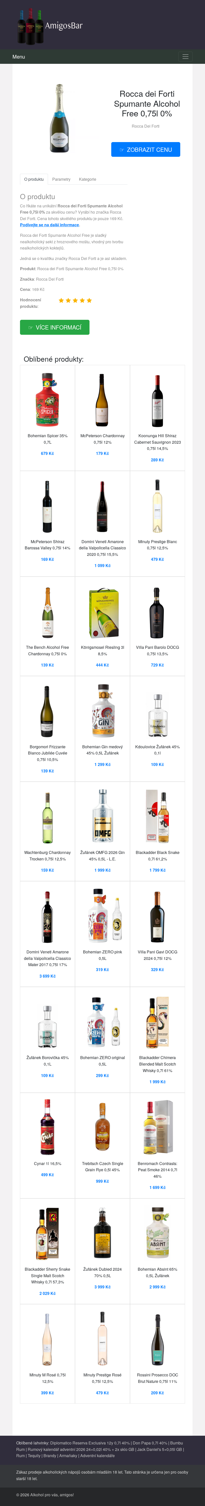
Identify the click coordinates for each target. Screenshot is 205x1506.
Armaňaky (68, 1455)
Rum (20, 1455)
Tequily (34, 1455)
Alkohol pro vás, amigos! (52, 1495)
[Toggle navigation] (185, 57)
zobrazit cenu (149, 149)
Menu (18, 56)
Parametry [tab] (61, 179)
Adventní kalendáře (97, 1455)
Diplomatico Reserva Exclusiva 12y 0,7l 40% (90, 1443)
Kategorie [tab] (87, 179)
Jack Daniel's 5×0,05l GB (159, 1449)
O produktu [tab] (34, 179)
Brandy (50, 1455)
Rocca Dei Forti (146, 126)
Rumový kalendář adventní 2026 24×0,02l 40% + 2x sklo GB (81, 1449)
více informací (58, 327)
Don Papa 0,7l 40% (150, 1443)
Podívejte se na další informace (49, 225)
